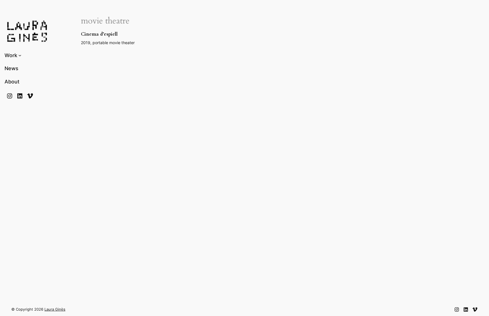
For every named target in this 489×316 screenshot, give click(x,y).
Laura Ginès (54, 309)
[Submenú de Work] (20, 55)
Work (11, 55)
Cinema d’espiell (99, 34)
